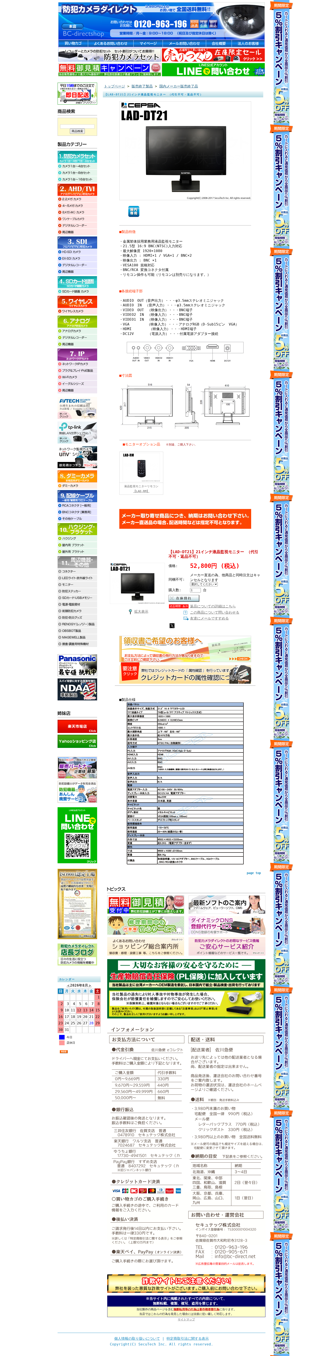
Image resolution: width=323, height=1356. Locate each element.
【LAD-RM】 (141, 491)
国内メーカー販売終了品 (178, 86)
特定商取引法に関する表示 (188, 1338)
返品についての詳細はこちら (213, 606)
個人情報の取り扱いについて (137, 1338)
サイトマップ (186, 1319)
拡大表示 (141, 611)
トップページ (114, 86)
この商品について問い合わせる (214, 612)
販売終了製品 (142, 86)
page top (254, 873)
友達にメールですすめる (209, 618)
